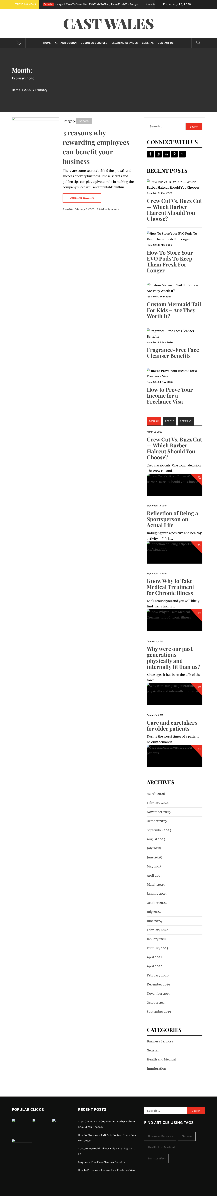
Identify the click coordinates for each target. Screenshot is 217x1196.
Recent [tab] (169, 421)
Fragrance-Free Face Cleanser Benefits (173, 352)
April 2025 (154, 875)
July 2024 (154, 912)
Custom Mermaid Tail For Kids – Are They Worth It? (174, 310)
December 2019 (158, 984)
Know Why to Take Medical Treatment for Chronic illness (170, 586)
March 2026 (156, 794)
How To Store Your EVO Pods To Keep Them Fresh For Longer (74, 4)
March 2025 (156, 884)
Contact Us (166, 42)
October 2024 (157, 903)
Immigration (156, 1068)
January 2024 (157, 939)
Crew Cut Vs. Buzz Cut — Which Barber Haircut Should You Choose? (174, 209)
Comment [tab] (185, 421)
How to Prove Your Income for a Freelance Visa (170, 395)
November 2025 (159, 812)
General (148, 42)
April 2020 (155, 966)
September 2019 (159, 1012)
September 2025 (159, 830)
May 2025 (154, 866)
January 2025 (157, 894)
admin (115, 209)
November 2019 (158, 994)
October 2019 (156, 1003)
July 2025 (154, 848)
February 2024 (158, 930)
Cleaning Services (125, 42)
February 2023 (157, 948)
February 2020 (158, 975)
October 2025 (157, 821)
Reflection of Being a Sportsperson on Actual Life (172, 519)
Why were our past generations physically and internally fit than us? (173, 657)
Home (47, 42)
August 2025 (156, 839)
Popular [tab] (154, 421)
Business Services (94, 42)
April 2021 (154, 957)
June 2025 (154, 857)
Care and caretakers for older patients (172, 725)
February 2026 (158, 803)
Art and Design (66, 42)
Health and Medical (161, 1059)
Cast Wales (108, 23)
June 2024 (154, 921)
